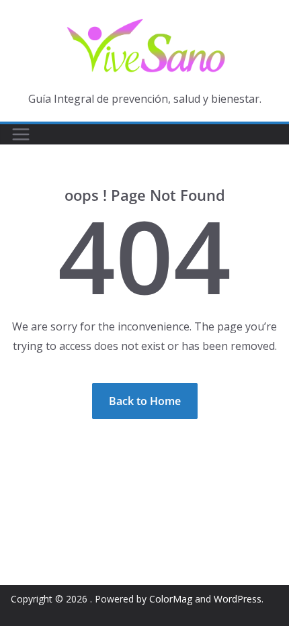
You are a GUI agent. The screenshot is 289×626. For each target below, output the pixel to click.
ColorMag (170, 598)
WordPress (237, 598)
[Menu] (21, 134)
